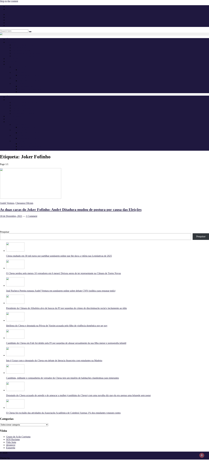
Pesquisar (4, 232)
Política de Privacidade (17, 6)
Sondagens (11, 61)
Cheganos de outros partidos (26, 53)
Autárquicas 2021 (20, 83)
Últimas (10, 39)
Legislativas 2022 (20, 78)
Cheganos (13, 453)
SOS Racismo (13, 439)
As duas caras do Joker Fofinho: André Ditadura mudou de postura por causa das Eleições (71, 210)
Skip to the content (9, 1)
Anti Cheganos (13, 58)
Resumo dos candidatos (29, 89)
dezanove (10, 445)
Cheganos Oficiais (21, 50)
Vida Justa (11, 442)
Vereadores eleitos (27, 91)
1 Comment (31, 216)
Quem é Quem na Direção (25, 45)
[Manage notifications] (201, 455)
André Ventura (19, 47)
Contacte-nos (12, 9)
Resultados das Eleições (29, 86)
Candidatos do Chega (28, 75)
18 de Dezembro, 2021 (11, 216)
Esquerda (10, 447)
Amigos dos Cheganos (23, 56)
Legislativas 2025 (20, 67)
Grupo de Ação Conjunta (18, 436)
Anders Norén (17, 458)
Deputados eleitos (26, 69)
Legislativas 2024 (20, 72)
